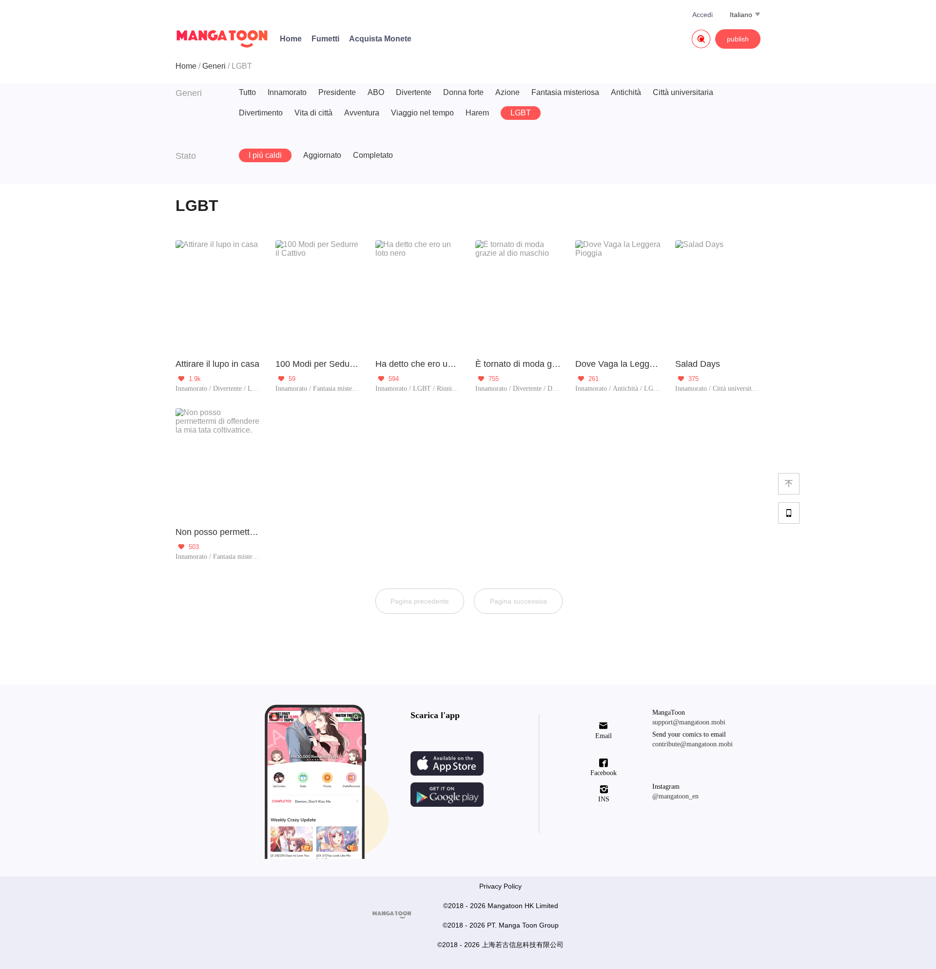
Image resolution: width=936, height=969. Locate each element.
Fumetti (325, 39)
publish (738, 39)
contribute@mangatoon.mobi (692, 744)
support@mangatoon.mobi (688, 722)
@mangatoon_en (675, 796)
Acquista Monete (380, 39)
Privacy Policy (500, 886)
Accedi (702, 15)
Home (291, 39)
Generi (214, 66)
